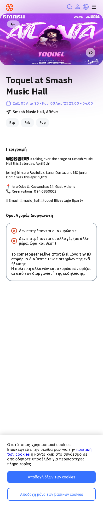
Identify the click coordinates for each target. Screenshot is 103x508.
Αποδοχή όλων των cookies (51, 477)
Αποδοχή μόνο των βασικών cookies (51, 494)
